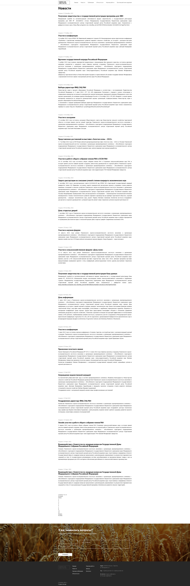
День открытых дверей (67, 210)
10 (59, 511)
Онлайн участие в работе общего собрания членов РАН (81, 422)
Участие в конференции (68, 35)
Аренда (88, 568)
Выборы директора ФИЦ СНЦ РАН (72, 87)
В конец (60, 515)
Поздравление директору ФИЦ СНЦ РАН (74, 401)
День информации (65, 297)
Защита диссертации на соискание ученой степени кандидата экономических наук (92, 180)
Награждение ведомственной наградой (74, 375)
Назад (60, 497)
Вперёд (60, 514)
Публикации (91, 2)
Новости (83, 2)
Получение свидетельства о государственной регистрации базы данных (87, 273)
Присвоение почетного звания (70, 349)
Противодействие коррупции (124, 2)
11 (59, 512)
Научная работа (110, 2)
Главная (76, 2)
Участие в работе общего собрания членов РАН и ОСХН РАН (82, 159)
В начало (60, 496)
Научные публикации (77, 571)
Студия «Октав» (62, 584)
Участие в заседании (66, 117)
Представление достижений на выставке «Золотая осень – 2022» (85, 139)
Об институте (99, 2)
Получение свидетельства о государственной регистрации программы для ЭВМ (90, 16)
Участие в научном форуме (69, 230)
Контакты (88, 571)
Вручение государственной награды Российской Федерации (82, 59)
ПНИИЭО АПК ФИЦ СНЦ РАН (62, 2)
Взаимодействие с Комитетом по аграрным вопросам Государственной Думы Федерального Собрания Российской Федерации (89, 445)
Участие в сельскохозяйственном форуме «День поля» (80, 250)
